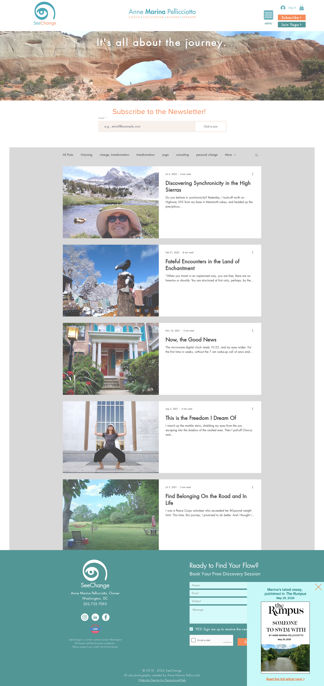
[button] (318, 587)
